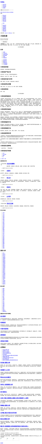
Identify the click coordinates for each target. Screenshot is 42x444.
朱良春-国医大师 (6, 349)
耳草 (3, 236)
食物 (3, 288)
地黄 (3, 219)
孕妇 (3, 289)
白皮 (3, 233)
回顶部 (1, 442)
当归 (3, 221)
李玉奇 (4, 267)
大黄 (3, 220)
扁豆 (3, 222)
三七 (3, 213)
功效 (3, 294)
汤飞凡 (4, 282)
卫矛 (3, 218)
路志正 (4, 275)
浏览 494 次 (5, 41)
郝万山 (4, 255)
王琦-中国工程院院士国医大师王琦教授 (10, 355)
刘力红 (4, 256)
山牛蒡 (9, 196)
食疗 (3, 296)
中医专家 (4, 21)
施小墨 (4, 254)
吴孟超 (4, 266)
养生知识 (4, 15)
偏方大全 (4, 29)
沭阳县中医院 (4, 341)
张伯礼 (4, 264)
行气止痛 (4, 154)
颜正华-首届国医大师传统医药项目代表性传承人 (14, 426)
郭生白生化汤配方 (5, 377)
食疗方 (4, 310)
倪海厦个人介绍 (6, 350)
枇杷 (3, 227)
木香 (3, 225)
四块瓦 (9, 187)
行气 (3, 153)
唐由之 (4, 271)
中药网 (4, 7)
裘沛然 (4, 278)
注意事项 (5, 64)
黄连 (3, 246)
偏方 (3, 291)
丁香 (3, 212)
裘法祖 (4, 281)
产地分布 (5, 53)
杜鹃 (3, 226)
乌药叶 (9, 170)
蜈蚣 (3, 241)
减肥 (3, 305)
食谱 (3, 290)
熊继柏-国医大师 (6, 356)
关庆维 (4, 263)
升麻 (3, 217)
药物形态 (5, 57)
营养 (3, 299)
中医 (3, 304)
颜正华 (4, 283)
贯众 (3, 244)
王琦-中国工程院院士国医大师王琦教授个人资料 (14, 398)
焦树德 (4, 257)
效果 (3, 303)
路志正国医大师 (6, 358)
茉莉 (3, 237)
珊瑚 (3, 229)
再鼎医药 (3, 322)
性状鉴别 (5, 59)
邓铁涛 (4, 262)
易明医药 (3, 335)
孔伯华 (4, 280)
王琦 (3, 279)
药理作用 (5, 63)
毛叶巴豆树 (10, 203)
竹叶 (3, 234)
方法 (3, 295)
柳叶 (3, 228)
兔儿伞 (9, 177)
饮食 (3, 306)
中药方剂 (4, 4)
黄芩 (3, 245)
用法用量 (5, 55)
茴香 (3, 238)
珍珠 (3, 230)
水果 (3, 298)
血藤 (3, 243)
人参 (3, 214)
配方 (3, 307)
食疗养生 (4, 17)
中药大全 (4, 5)
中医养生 (4, 16)
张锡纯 (4, 258)
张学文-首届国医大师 (7, 353)
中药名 (2, 2)
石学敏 (4, 273)
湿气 (3, 302)
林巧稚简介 (5, 354)
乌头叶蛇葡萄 (11, 163)
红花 (3, 235)
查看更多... (5, 311)
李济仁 (4, 259)
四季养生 (4, 18)
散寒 (3, 155)
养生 (3, 297)
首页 (3, 23)
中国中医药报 (4, 328)
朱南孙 (4, 274)
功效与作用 (5, 54)
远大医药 (3, 316)
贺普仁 (4, 270)
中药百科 (4, 6)
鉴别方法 (5, 60)
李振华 (4, 265)
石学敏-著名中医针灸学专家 (8, 357)
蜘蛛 (3, 242)
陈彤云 (4, 272)
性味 (4, 56)
